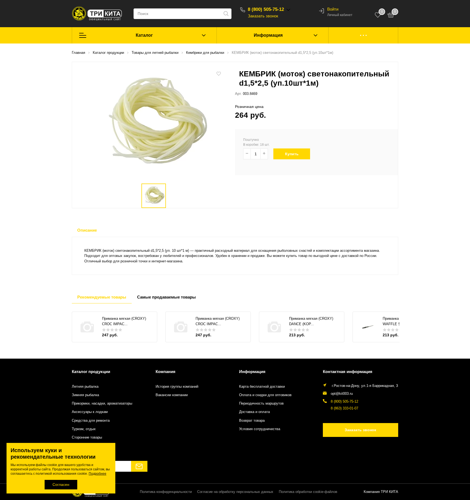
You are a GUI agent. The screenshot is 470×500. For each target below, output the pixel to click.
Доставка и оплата (254, 412)
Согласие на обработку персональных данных (235, 492)
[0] (391, 15)
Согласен (60, 484)
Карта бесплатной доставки (262, 387)
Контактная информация (347, 371)
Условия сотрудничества (259, 429)
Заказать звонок (263, 16)
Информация (268, 35)
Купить (292, 154)
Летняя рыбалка (85, 387)
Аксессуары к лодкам (90, 412)
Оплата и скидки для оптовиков (265, 395)
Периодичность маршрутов (261, 403)
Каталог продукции (91, 371)
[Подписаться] (139, 466)
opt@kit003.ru (342, 394)
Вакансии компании (172, 395)
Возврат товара (252, 421)
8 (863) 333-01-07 (344, 408)
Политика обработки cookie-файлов (308, 492)
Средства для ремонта (91, 421)
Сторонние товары (87, 437)
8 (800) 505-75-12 (266, 9)
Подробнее (97, 474)
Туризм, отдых (84, 429)
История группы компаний (177, 387)
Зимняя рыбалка (85, 395)
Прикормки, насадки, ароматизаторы (102, 403)
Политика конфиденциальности (166, 492)
